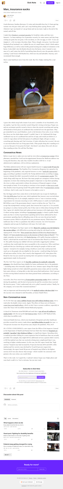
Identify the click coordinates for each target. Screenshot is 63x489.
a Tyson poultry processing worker (35, 280)
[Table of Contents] (2, 244)
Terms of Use (39, 380)
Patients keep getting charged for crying (18, 444)
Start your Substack (27, 482)
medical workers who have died (44, 290)
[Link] (1, 152)
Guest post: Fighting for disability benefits (18, 433)
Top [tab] (5, 418)
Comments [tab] (7, 399)
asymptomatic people (47, 176)
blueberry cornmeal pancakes (21, 35)
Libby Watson (10, 15)
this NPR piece (12, 196)
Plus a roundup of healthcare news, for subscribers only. (18, 446)
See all (7, 454)
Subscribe (50, 3)
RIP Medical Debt (31, 314)
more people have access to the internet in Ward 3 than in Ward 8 (33, 235)
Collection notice (41, 478)
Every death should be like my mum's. (14, 425)
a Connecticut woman (47, 156)
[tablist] (10, 399)
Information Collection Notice (31, 382)
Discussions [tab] (15, 418)
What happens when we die (13, 423)
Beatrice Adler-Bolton (15, 437)
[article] (31, 426)
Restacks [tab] (13, 399)
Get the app (39, 482)
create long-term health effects (13, 305)
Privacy (30, 478)
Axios (56, 174)
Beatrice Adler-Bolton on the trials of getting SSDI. (17, 435)
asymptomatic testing (52, 188)
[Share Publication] (44, 2)
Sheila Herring (31, 237)
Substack (24, 485)
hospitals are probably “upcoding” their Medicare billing (30, 332)
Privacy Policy (43, 382)
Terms (34, 478)
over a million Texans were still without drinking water (35, 301)
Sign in (58, 3)
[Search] (40, 2)
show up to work (52, 185)
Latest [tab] (9, 418)
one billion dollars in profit (40, 322)
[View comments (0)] (10, 20)
